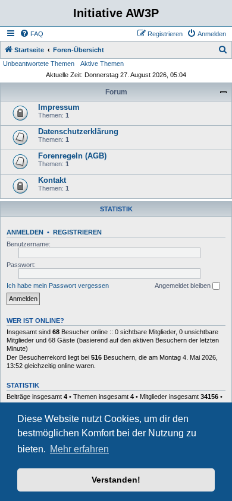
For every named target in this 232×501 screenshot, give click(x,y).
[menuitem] (31, 34)
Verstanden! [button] (116, 479)
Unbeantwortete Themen (38, 63)
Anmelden (25, 232)
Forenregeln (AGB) (72, 155)
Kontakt (52, 180)
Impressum (59, 107)
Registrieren (77, 232)
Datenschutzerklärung (78, 131)
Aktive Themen (102, 63)
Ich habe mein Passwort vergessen (58, 285)
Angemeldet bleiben (183, 285)
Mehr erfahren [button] (79, 449)
